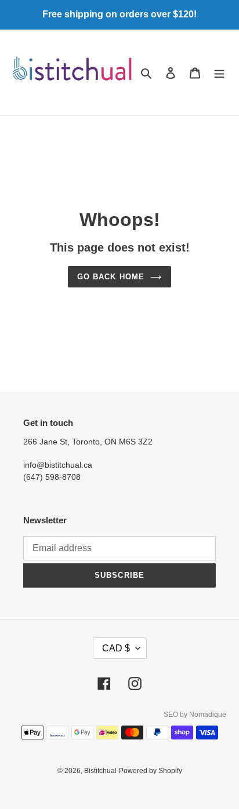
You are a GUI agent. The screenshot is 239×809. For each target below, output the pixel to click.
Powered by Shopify (150, 771)
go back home (110, 276)
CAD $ (116, 648)
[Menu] (219, 72)
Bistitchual (100, 771)
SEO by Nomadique (195, 714)
